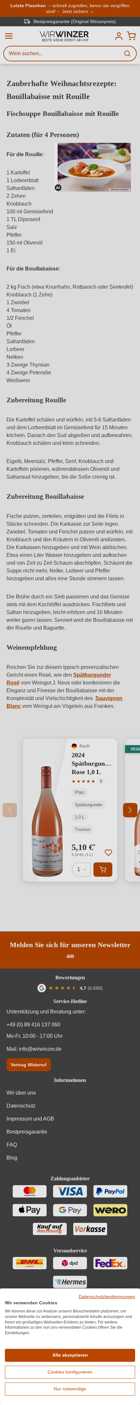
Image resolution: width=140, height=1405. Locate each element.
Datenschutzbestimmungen (107, 1296)
